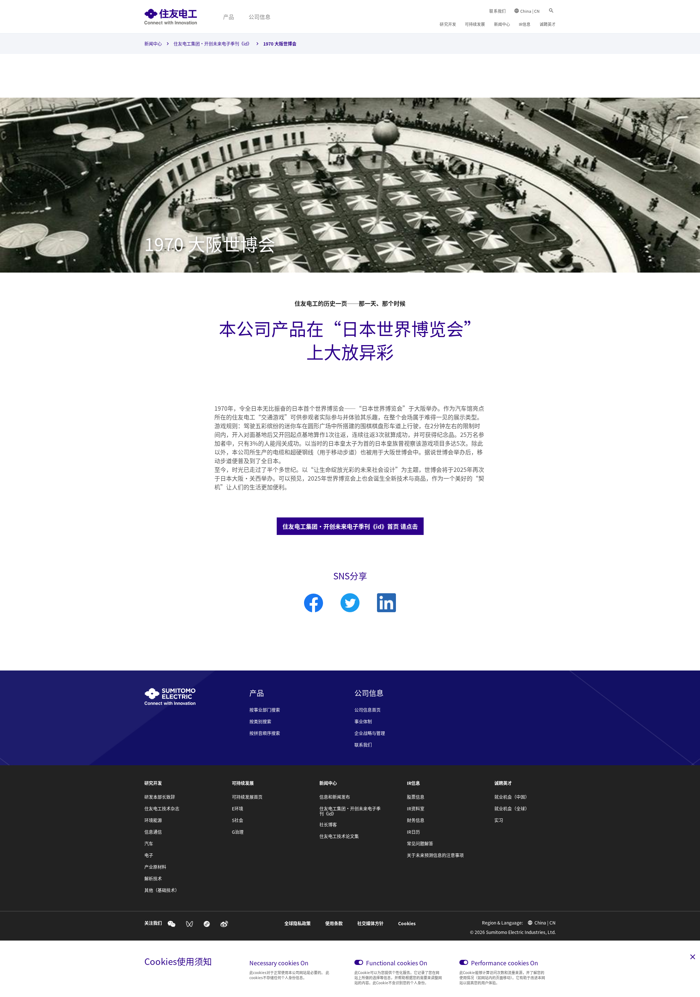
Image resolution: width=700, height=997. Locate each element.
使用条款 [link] (334, 923)
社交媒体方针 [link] (370, 923)
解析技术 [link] (153, 878)
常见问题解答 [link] (420, 843)
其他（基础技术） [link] (161, 890)
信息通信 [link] (153, 831)
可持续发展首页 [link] (247, 796)
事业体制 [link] (363, 721)
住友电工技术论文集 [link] (339, 836)
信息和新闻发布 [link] (334, 796)
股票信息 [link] (415, 796)
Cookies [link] (407, 923)
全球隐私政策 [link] (297, 923)
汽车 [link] (148, 843)
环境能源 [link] (153, 820)
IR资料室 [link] (415, 808)
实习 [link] (498, 820)
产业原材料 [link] (155, 866)
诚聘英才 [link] (548, 24)
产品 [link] (228, 16)
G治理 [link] (238, 831)
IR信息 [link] (524, 24)
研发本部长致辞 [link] (159, 796)
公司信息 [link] (260, 16)
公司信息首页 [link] (367, 710)
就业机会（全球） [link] (511, 808)
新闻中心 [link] (502, 24)
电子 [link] (148, 855)
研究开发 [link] (448, 24)
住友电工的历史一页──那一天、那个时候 (350, 303)
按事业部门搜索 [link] (264, 710)
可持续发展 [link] (475, 24)
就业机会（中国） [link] (511, 796)
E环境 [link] (237, 808)
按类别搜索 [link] (260, 721)
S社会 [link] (237, 820)
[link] (170, 16)
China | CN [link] (530, 11)
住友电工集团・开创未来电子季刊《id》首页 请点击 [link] (350, 526)
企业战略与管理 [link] (369, 733)
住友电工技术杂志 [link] (161, 808)
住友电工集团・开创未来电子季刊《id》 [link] (213, 43)
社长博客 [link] (328, 824)
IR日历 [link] (413, 831)
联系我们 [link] (497, 11)
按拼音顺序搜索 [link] (264, 733)
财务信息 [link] (415, 820)
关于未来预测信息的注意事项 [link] (435, 855)
